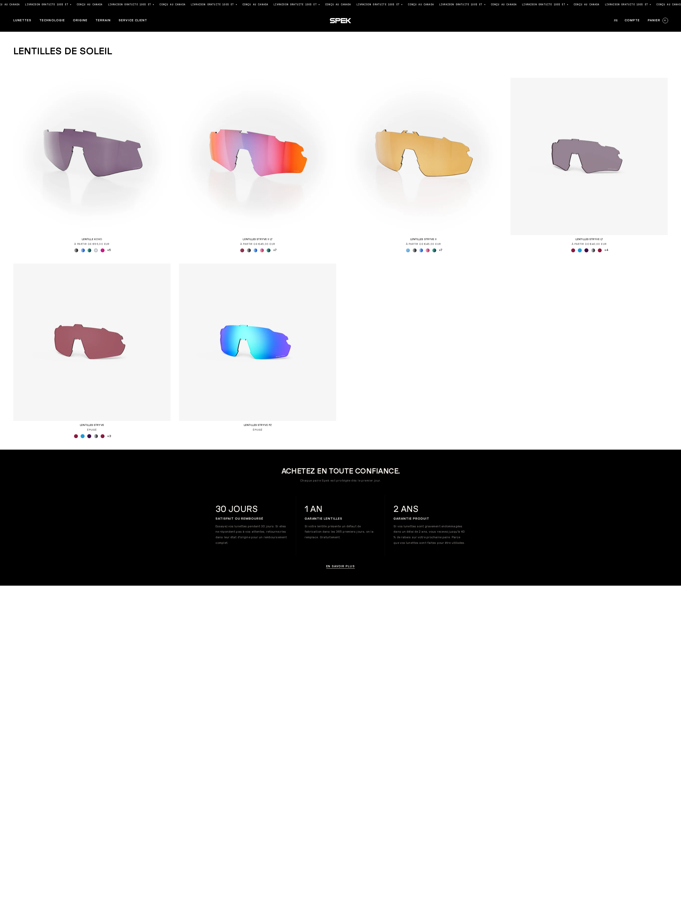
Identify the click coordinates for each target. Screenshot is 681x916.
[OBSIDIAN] (586, 250)
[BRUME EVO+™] (76, 250)
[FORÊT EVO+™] (90, 250)
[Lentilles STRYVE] (92, 342)
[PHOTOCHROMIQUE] (593, 250)
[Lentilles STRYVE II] (423, 156)
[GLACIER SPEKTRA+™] (408, 250)
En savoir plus (340, 566)
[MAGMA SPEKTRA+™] (103, 250)
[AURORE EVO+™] (83, 250)
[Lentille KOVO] (92, 156)
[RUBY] (573, 250)
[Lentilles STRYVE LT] (589, 156)
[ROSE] (242, 250)
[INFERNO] (600, 250)
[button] (22, 21)
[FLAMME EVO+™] (262, 250)
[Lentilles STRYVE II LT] (257, 156)
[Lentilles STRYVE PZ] (257, 342)
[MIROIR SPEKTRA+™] (96, 250)
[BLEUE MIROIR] (580, 250)
